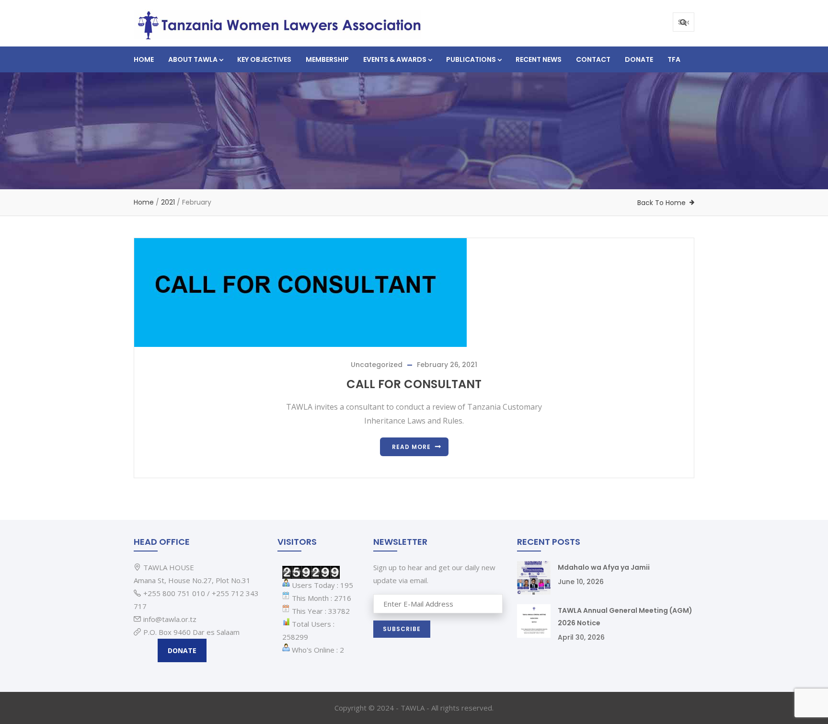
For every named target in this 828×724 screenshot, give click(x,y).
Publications (471, 59)
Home (144, 59)
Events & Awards (394, 59)
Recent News (539, 59)
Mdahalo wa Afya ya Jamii (604, 567)
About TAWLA (193, 59)
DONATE (182, 650)
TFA (673, 59)
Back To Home (661, 202)
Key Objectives (264, 59)
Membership (327, 59)
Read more (411, 447)
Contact (593, 59)
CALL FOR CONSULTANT (414, 384)
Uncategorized (376, 364)
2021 (168, 202)
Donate (639, 59)
